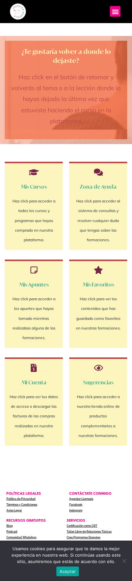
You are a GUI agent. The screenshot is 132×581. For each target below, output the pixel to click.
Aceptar (68, 571)
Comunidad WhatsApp (21, 537)
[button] (115, 11)
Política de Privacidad (21, 498)
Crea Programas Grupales (83, 537)
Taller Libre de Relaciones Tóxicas (89, 531)
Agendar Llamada (81, 498)
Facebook (75, 504)
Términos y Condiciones (21, 504)
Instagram (75, 510)
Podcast (11, 531)
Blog (9, 525)
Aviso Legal (14, 510)
